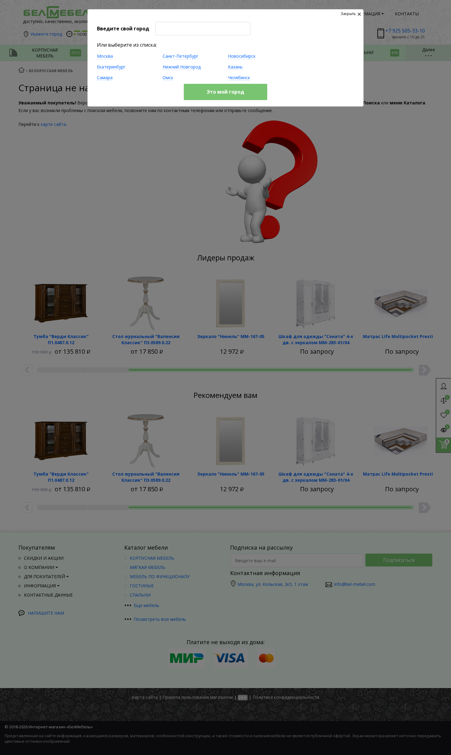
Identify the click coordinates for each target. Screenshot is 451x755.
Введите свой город (123, 28)
